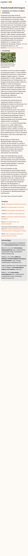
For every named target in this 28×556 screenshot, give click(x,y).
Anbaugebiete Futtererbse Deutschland (16, 204)
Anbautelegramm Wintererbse (15, 48)
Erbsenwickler (6, 123)
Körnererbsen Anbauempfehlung (15, 213)
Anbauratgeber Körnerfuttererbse (16, 210)
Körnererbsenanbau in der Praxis (15, 207)
